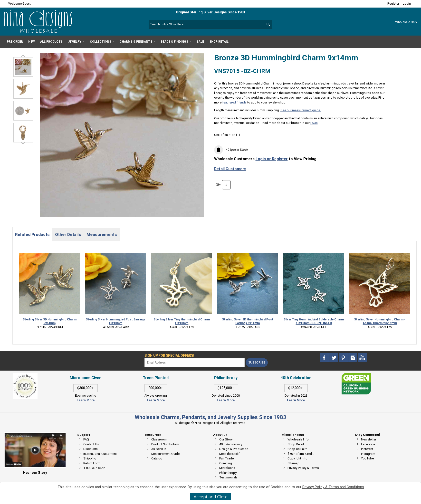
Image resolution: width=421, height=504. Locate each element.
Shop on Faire (297, 449)
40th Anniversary (230, 444)
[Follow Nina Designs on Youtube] (362, 358)
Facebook (368, 444)
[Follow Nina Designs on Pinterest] (343, 358)
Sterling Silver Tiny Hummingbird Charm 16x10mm (181, 321)
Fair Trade (226, 458)
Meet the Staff (229, 454)
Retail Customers (230, 169)
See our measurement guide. (300, 110)
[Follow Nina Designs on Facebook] (324, 358)
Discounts (90, 449)
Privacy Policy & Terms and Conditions (333, 487)
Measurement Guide (165, 454)
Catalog (156, 458)
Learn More (86, 400)
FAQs (314, 123)
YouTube (367, 458)
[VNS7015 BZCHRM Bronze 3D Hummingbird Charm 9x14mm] (23, 67)
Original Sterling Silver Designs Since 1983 (210, 12)
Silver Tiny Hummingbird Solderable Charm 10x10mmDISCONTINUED (314, 321)
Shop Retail (295, 444)
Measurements (101, 234)
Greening (225, 463)
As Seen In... (159, 449)
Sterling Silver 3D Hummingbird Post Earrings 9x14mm (247, 321)
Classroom (159, 439)
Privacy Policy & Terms (303, 468)
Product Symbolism (165, 444)
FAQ (86, 439)
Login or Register (272, 159)
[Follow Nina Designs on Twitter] (334, 358)
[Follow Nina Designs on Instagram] (353, 358)
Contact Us (91, 444)
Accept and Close (211, 497)
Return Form (91, 463)
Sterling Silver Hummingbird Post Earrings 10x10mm (115, 321)
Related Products (32, 234)
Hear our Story (35, 473)
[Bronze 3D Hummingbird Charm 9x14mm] (23, 89)
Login (407, 3)
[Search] (268, 24)
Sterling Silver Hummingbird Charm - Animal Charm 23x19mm (379, 321)
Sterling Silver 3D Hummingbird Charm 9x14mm (50, 321)
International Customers (100, 454)
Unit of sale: (223, 135)
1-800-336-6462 (94, 468)
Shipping (89, 458)
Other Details (68, 234)
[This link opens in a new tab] (356, 375)
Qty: (218, 184)
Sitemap (293, 463)
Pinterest (367, 449)
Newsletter (368, 439)
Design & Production (233, 449)
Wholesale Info (298, 439)
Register (393, 3)
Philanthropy (228, 473)
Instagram (368, 454)
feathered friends (234, 102)
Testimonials (228, 477)
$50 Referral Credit (300, 454)
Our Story (225, 439)
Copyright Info (297, 458)
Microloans (227, 468)
